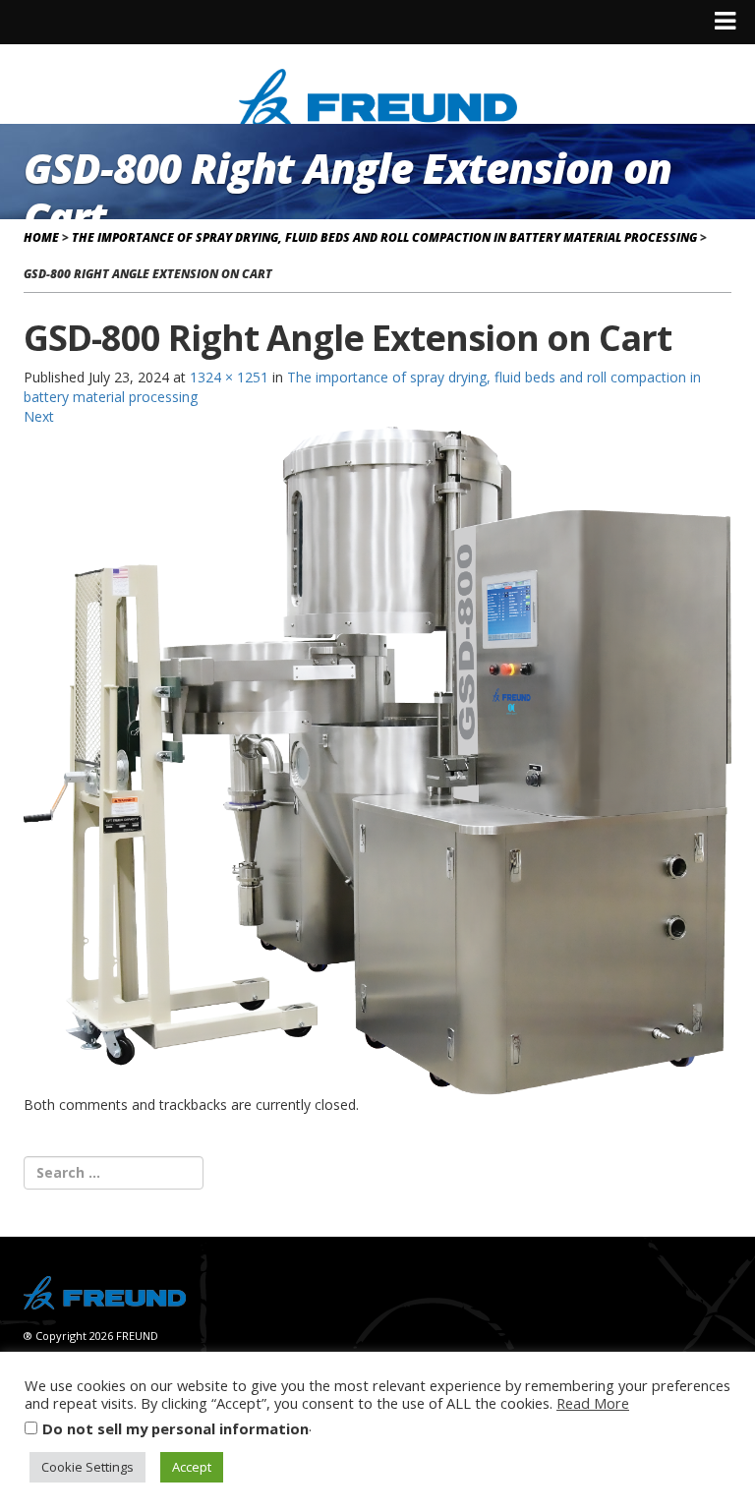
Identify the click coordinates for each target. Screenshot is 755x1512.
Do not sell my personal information (175, 1428)
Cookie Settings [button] (87, 1467)
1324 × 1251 (229, 377)
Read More (592, 1403)
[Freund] (378, 95)
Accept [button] (191, 1467)
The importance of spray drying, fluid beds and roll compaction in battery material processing (384, 237)
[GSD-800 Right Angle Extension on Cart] (377, 759)
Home (41, 237)
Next (39, 416)
